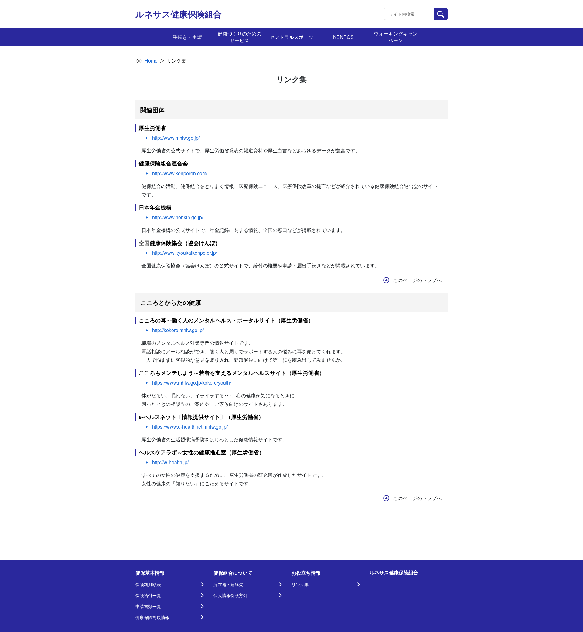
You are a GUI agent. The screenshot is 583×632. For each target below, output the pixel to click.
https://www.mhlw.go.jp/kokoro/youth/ (191, 382)
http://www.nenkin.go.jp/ (177, 217)
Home (151, 60)
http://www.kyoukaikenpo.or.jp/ (184, 252)
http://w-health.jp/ (170, 462)
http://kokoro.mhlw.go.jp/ (178, 330)
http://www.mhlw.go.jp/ (176, 137)
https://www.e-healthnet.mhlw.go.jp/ (190, 426)
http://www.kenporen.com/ (179, 173)
